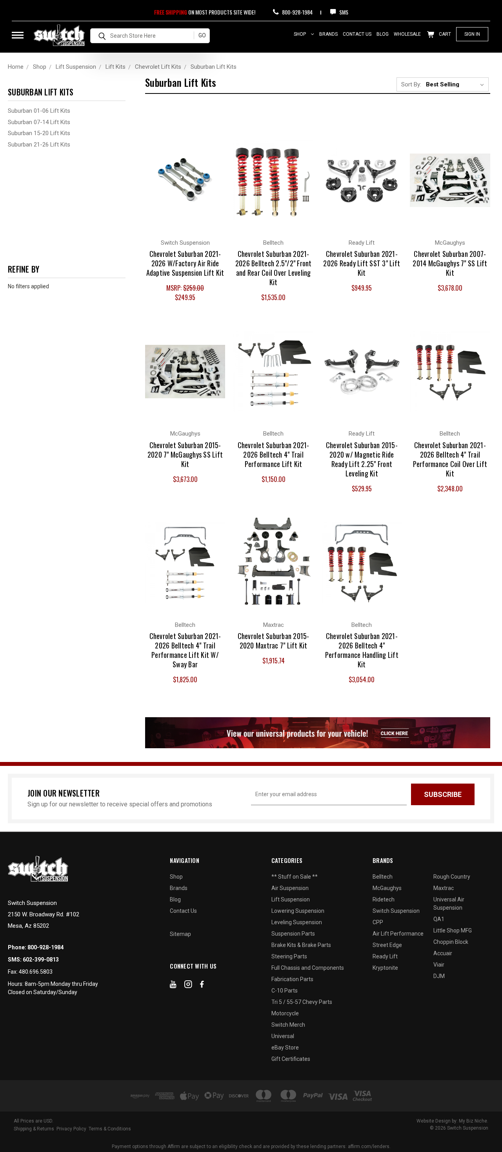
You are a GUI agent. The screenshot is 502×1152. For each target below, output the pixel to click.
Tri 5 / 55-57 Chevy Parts (301, 1002)
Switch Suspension (396, 911)
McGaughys (387, 888)
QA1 (438, 919)
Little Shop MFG (452, 930)
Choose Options (361, 187)
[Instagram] (188, 985)
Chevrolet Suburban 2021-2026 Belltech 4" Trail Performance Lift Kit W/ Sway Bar (185, 650)
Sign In (472, 34)
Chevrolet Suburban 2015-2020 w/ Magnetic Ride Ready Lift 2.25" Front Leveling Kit (362, 459)
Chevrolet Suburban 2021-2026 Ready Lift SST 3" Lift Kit (361, 263)
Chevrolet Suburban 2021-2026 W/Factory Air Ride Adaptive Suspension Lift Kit (185, 263)
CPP (378, 922)
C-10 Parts (284, 990)
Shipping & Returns (34, 1129)
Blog (382, 34)
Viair (438, 965)
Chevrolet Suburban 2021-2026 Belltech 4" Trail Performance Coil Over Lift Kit (450, 459)
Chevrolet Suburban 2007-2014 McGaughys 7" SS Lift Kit (450, 263)
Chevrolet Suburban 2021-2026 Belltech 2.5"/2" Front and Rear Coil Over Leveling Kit (273, 268)
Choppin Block (450, 942)
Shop (300, 34)
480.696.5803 (36, 972)
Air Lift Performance (398, 933)
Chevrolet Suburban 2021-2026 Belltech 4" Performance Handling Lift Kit (361, 650)
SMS (343, 12)
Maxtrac (443, 888)
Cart (444, 34)
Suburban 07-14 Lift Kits (39, 122)
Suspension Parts (293, 933)
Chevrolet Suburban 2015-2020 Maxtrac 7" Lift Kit (273, 640)
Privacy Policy (71, 1129)
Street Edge (387, 945)
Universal (282, 1036)
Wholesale (407, 34)
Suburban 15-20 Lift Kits (39, 133)
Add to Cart (185, 187)
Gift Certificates (290, 1059)
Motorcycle (285, 1013)
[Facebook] (202, 985)
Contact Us (357, 34)
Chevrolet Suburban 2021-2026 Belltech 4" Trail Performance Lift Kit (273, 454)
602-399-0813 (41, 959)
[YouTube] (173, 985)
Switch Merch (288, 1025)
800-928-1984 (297, 12)
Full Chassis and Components (307, 968)
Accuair (442, 953)
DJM (439, 976)
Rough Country (451, 877)
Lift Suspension (290, 899)
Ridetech (384, 899)
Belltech (383, 877)
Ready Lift (385, 956)
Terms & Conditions (110, 1129)
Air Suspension (290, 888)
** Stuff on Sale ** (294, 877)
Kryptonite (385, 968)
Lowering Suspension (297, 911)
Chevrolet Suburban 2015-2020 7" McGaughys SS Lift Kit (185, 454)
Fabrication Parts (292, 979)
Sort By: (411, 84)
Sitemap (180, 934)
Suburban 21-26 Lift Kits (39, 144)
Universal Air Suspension (448, 903)
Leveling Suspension (296, 922)
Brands (328, 34)
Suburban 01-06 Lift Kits (39, 110)
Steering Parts (289, 956)
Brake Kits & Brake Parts (301, 945)
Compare (180, 172)
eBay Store (285, 1047)
